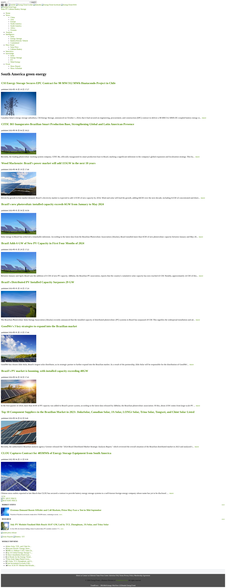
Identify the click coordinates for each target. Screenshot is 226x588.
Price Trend (10, 45)
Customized (14, 43)
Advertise (112, 575)
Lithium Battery (14, 9)
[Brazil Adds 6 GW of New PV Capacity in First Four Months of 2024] (18, 273)
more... (61, 514)
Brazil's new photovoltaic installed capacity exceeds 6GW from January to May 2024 (52, 204)
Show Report (15, 66)
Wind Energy (15, 62)
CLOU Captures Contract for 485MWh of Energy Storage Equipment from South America (56, 453)
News (8, 15)
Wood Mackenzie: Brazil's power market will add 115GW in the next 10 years (48, 163)
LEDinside (122, 585)
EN (6, 5)
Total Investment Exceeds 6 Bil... (18, 563)
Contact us (85, 575)
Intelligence (10, 34)
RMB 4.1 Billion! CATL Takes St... (19, 551)
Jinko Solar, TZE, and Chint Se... (18, 546)
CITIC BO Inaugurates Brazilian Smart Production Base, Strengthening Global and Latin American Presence (67, 124)
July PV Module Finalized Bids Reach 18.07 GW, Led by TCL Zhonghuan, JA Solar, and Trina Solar (59, 524)
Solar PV (4, 9)
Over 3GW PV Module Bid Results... (21, 565)
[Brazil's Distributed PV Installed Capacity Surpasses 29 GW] (18, 317)
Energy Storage (16, 39)
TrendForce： (95, 585)
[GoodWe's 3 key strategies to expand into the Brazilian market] (18, 361)
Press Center (104, 575)
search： (4, 2)
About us (79, 575)
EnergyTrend (131, 585)
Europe (13, 22)
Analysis (9, 32)
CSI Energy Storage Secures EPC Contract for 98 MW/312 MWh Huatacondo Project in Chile (58, 83)
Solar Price (14, 47)
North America (15, 24)
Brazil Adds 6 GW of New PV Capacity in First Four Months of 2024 (42, 243)
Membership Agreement (142, 575)
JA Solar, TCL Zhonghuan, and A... (19, 561)
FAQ (117, 575)
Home (8, 13)
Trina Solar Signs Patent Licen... (18, 559)
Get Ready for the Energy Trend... (19, 557)
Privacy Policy (129, 575)
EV (11, 60)
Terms (121, 575)
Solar (12, 36)
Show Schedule (16, 68)
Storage (23, 9)
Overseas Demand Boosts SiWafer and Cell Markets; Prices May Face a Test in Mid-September (55, 510)
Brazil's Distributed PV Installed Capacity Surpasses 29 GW (37, 282)
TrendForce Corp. (122, 580)
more (204, 118)
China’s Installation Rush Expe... (18, 555)
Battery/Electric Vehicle (19, 41)
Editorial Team (95, 575)
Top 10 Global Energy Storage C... (19, 553)
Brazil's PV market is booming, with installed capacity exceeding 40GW (44, 370)
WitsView (115, 585)
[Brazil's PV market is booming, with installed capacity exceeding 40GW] (18, 403)
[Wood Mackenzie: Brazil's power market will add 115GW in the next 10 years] (18, 195)
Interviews (9, 51)
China (12, 17)
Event (8, 64)
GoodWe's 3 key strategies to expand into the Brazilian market (39, 326)
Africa (12, 28)
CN (2, 5)
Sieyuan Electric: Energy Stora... (18, 548)
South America (15, 26)
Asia (12, 20)
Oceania (13, 30)
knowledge (10, 53)
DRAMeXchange (106, 585)
